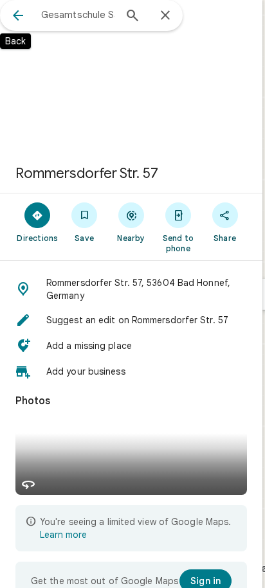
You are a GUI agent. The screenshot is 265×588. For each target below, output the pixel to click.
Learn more (63, 534)
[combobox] (77, 14)
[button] (131, 289)
